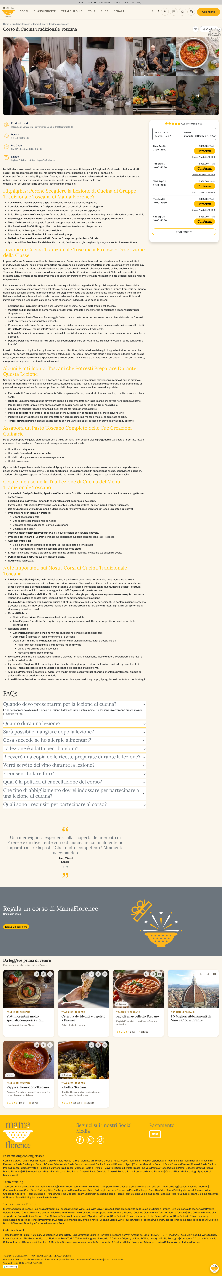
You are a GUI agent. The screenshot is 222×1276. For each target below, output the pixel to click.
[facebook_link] (80, 1140)
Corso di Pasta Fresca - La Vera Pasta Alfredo (141, 1167)
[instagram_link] (90, 1140)
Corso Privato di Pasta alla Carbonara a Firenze (47, 1167)
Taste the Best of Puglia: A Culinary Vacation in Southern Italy (37, 1234)
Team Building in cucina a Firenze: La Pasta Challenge (117, 1190)
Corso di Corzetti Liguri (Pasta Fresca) (24, 1160)
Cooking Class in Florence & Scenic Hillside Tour (180, 1219)
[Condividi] (43, 974)
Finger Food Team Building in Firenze (78, 1186)
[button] (63, 866)
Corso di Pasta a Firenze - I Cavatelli (95, 1167)
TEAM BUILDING (72, 11)
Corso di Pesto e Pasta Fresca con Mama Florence (136, 1171)
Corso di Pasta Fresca (59, 1160)
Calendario (208, 11)
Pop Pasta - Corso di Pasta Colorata (86, 1171)
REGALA (119, 11)
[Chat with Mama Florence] (214, 1268)
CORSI (24, 11)
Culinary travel (13, 1230)
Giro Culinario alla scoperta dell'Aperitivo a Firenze (104, 1212)
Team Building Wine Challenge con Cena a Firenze (58, 1190)
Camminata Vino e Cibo (16, 1190)
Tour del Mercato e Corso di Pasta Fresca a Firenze (161, 1164)
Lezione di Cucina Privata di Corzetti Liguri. (108, 1164)
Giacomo (122, 1004)
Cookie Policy (11, 1267)
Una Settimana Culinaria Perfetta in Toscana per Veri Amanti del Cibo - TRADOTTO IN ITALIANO (126, 1234)
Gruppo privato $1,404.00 (203, 157)
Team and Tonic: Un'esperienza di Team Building (156, 1160)
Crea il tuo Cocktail (65, 1193)
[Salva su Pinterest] (50, 974)
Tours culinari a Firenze (19, 1204)
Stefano (67, 1075)
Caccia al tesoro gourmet (193, 1186)
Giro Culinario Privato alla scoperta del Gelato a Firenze (142, 1216)
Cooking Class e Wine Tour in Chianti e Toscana (160, 1212)
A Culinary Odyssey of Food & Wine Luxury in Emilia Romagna (144, 1238)
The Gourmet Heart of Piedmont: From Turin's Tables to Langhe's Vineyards (66, 1238)
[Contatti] (173, 12)
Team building (13, 1182)
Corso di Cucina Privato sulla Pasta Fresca (58, 1164)
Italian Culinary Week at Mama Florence (179, 1242)
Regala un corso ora (16, 926)
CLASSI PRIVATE (45, 11)
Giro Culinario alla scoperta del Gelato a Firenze (48, 1212)
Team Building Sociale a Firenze (141, 1193)
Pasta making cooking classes (23, 1156)
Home (6, 24)
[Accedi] (165, 12)
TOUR (91, 11)
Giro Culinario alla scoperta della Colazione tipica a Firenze (137, 1208)
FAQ (33, 1255)
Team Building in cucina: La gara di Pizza (100, 1193)
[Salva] (36, 974)
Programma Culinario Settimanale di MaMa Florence (68, 1219)
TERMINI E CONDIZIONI (16, 1255)
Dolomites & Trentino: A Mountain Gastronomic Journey (54, 1242)
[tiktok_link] (100, 1140)
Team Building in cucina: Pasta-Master (37, 1197)
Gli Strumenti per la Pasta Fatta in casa (43, 1171)
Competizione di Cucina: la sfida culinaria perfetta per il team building (139, 1186)
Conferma (205, 151)
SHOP (104, 11)
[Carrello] (191, 12)
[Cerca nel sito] (182, 12)
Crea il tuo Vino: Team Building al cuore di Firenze (176, 1190)
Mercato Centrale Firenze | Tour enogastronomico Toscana (36, 1208)
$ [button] (158, 10)
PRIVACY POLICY (62, 1255)
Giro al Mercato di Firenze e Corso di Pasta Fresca (100, 1160)
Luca (11, 1075)
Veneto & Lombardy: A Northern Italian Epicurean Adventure (121, 1242)
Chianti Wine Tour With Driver (86, 1208)
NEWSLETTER (44, 1255)
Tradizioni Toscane (21, 24)
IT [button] (153, 10)
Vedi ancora (184, 232)
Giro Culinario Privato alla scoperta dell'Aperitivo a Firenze (77, 1216)
